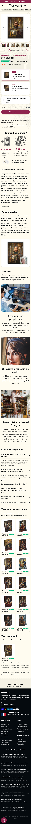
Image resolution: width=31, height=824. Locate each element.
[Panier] (29, 5)
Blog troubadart (6, 740)
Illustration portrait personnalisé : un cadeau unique (5, 667)
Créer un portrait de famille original (25, 663)
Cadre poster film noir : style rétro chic (12, 777)
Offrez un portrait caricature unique (11, 799)
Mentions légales (22, 724)
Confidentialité (22, 726)
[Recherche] (25, 5)
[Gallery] (15, 253)
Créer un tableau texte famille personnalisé (15, 665)
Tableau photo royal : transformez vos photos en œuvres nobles (5, 672)
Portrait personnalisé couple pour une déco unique (25, 667)
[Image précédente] (4, 27)
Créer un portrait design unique (5, 665)
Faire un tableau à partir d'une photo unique (25, 665)
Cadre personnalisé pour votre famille (5, 663)
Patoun (19, 739)
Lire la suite (5, 206)
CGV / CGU (20, 731)
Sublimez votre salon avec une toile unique (13, 769)
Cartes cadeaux (6, 729)
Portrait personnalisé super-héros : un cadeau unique (15, 670)
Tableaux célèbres (18, 10)
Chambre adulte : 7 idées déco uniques (12, 807)
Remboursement (22, 729)
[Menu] (4, 5)
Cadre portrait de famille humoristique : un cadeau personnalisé (15, 663)
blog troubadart (19, 750)
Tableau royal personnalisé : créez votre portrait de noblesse (5, 675)
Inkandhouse (21, 741)
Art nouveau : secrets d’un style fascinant (13, 754)
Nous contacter (8, 704)
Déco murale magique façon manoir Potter (13, 762)
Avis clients (5, 724)
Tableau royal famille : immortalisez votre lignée (25, 672)
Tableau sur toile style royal (15, 675)
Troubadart (21, 744)
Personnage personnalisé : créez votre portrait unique (15, 667)
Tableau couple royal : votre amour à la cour (25, 670)
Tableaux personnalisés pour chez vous (12, 792)
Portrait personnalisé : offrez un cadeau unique (5, 670)
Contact (4, 726)
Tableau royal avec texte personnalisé (15, 672)
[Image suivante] (27, 27)
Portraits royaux (6, 10)
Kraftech (13, 816)
